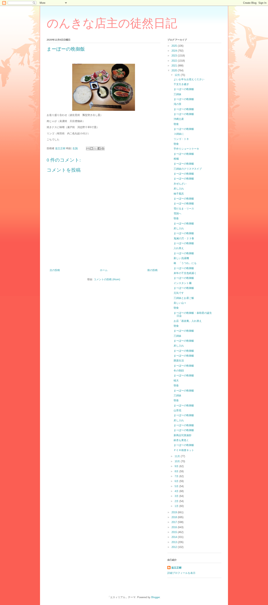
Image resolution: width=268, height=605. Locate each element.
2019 (174, 512)
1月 (177, 506)
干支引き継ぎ (181, 84)
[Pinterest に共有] (103, 148)
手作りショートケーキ (186, 148)
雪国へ (177, 213)
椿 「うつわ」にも (185, 263)
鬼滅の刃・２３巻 (184, 238)
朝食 (176, 124)
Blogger (155, 597)
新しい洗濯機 (181, 258)
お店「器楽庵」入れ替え (188, 320)
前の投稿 (152, 270)
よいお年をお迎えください (189, 79)
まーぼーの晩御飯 (184, 89)
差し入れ (179, 188)
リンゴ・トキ (181, 138)
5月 (177, 486)
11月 (178, 456)
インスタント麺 (182, 283)
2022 (174, 60)
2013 (174, 542)
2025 (174, 45)
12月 (178, 75)
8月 (177, 471)
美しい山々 (180, 302)
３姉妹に (179, 133)
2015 (174, 532)
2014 (174, 537)
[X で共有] (95, 148)
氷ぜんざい (180, 183)
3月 (177, 496)
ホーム (104, 270)
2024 (174, 50)
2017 (174, 522)
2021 (174, 65)
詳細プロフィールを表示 (181, 572)
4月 (177, 491)
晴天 (176, 380)
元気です (179, 292)
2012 (174, 547)
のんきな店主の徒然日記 (112, 23)
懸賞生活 (179, 360)
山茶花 (177, 410)
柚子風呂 (179, 193)
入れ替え (179, 248)
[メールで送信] (88, 148)
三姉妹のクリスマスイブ (188, 168)
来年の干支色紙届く (185, 273)
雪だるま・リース (184, 208)
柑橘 (176, 158)
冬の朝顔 (179, 370)
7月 (177, 476)
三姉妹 (177, 94)
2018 (174, 517)
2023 (174, 55)
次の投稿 (55, 270)
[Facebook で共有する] (99, 148)
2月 (177, 501)
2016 (174, 527)
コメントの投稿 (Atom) (107, 279)
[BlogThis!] (92, 148)
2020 (174, 70)
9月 (177, 466)
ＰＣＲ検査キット (184, 450)
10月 (178, 461)
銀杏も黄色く (181, 440)
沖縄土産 (179, 118)
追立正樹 (176, 567)
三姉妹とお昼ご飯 (184, 298)
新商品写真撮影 (182, 435)
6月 (177, 481)
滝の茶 (177, 104)
